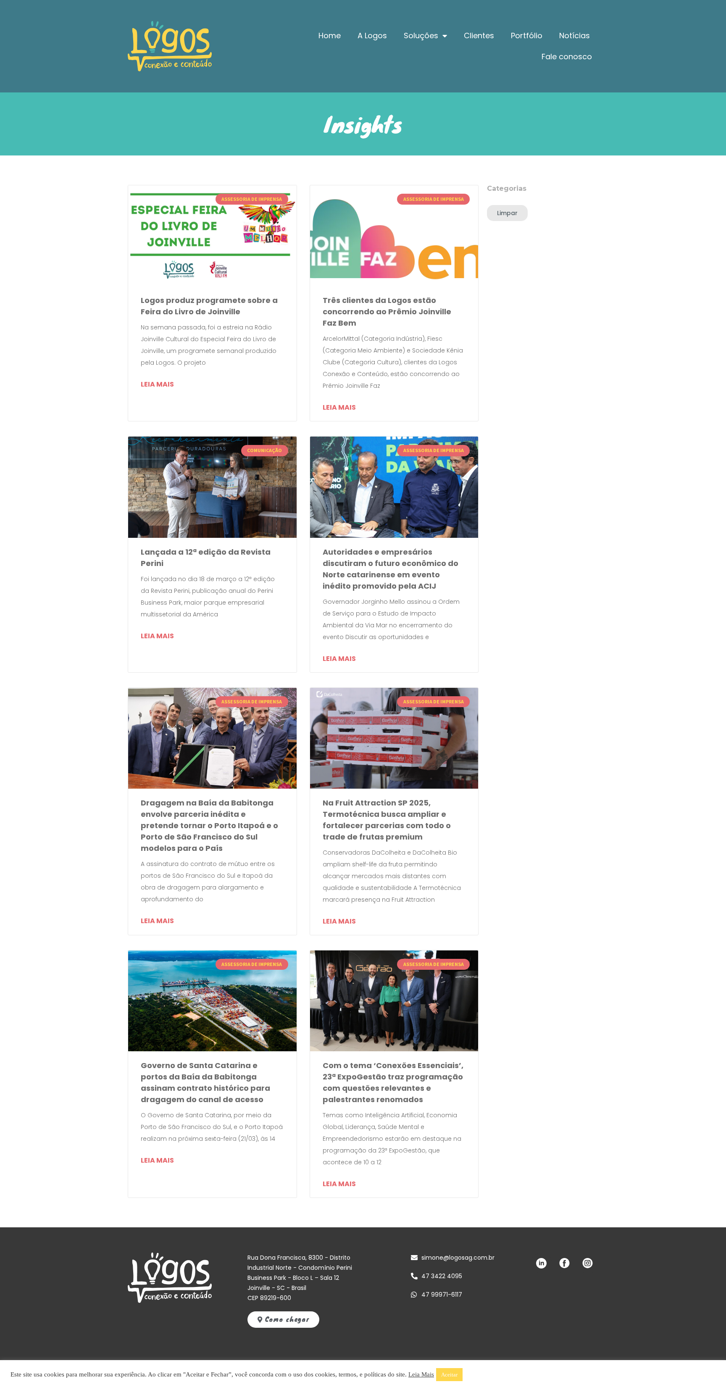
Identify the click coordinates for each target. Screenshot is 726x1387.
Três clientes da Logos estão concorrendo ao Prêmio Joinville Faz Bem (387, 311)
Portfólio (526, 35)
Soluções (421, 35)
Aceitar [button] (449, 1374)
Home (329, 35)
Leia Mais (421, 1374)
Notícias (574, 35)
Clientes (479, 35)
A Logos (372, 35)
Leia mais (157, 384)
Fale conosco (567, 56)
